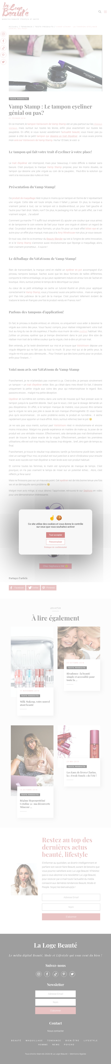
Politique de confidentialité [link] (55, 547)
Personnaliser (55, 542)
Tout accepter (55, 535)
